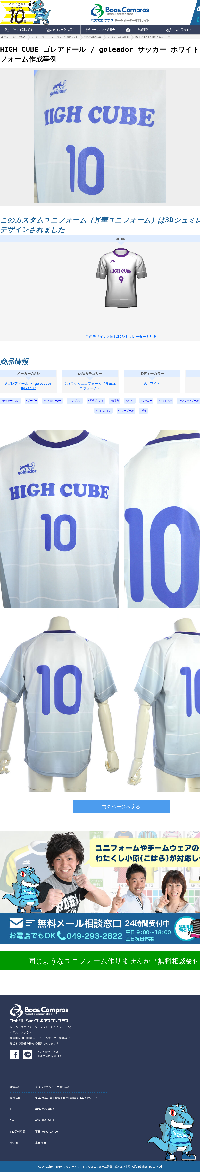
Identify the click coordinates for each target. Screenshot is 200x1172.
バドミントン (104, 410)
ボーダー (32, 400)
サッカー (147, 400)
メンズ (130, 400)
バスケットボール (189, 400)
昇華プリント (97, 400)
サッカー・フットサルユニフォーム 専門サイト (54, 37)
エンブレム (75, 400)
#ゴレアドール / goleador (28, 383)
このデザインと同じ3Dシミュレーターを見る (121, 336)
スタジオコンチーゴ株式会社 (53, 1087)
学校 (144, 410)
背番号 (115, 400)
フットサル (166, 400)
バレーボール (127, 410)
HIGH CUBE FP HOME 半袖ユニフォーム (155, 37)
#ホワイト (152, 383)
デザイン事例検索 (92, 37)
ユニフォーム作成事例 (118, 37)
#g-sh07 (28, 388)
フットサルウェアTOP (14, 37)
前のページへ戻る (121, 806)
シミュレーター (53, 400)
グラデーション (11, 400)
